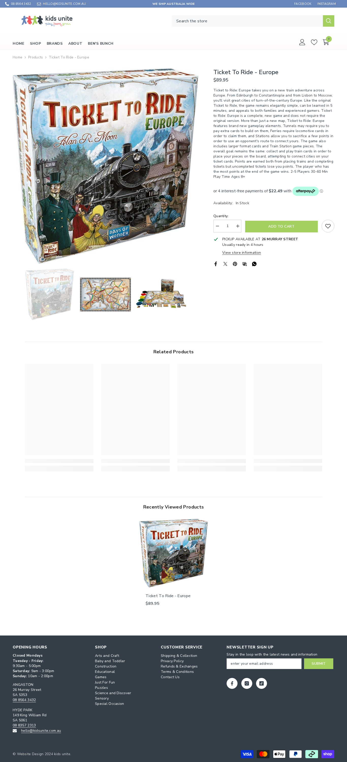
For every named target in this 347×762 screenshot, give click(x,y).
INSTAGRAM (326, 4)
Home (17, 57)
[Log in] (302, 42)
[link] (59, 461)
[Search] (253, 21)
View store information (241, 252)
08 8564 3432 (21, 4)
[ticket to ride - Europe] (173, 553)
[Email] (244, 263)
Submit (319, 663)
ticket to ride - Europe (168, 596)
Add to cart (281, 226)
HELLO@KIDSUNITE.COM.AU (64, 4)
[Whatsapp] (254, 263)
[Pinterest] (235, 263)
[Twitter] (225, 263)
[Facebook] (215, 263)
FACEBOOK (302, 4)
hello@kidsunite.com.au (41, 730)
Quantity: (221, 216)
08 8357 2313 (24, 725)
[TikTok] (261, 683)
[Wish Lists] (314, 42)
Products (35, 57)
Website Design (30, 754)
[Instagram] (246, 683)
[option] (105, 166)
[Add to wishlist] (328, 226)
